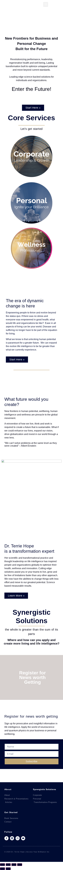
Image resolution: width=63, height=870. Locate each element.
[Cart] (54, 5)
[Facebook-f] (6, 838)
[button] (45, 4)
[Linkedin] (12, 838)
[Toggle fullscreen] (8, 864)
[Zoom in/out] (2, 864)
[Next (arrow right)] (8, 868)
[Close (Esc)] (19, 864)
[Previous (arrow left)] (2, 868)
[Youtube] (23, 838)
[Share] (13, 864)
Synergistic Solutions (44, 789)
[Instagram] (18, 838)
